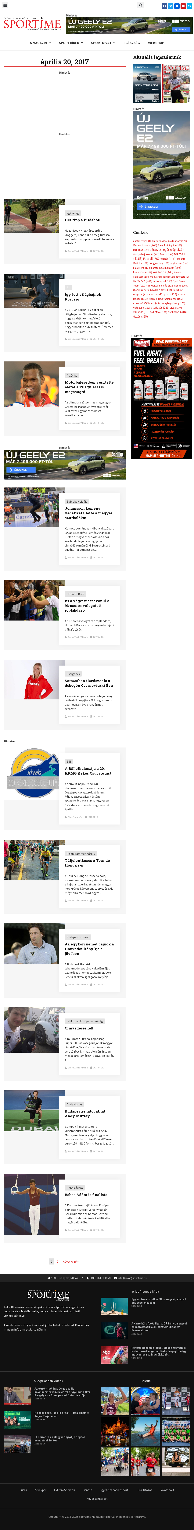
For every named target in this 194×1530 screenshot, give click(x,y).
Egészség (132, 42)
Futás (23, 1490)
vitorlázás (160, 304)
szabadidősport (163, 290)
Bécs (156, 246)
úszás (140, 313)
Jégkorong (179, 259)
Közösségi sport (97, 1498)
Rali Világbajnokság (160, 281)
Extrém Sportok (64, 1490)
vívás (176, 304)
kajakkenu (142, 264)
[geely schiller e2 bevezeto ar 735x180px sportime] (64, 464)
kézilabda (163, 268)
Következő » (71, 1261)
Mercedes (142, 277)
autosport (178, 237)
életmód (177, 308)
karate (158, 264)
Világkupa (141, 304)
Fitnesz (87, 1490)
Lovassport (167, 1490)
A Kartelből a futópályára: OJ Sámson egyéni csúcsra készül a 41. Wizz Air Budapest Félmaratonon (159, 1327)
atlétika (161, 237)
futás (168, 255)
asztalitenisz (143, 237)
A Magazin (38, 42)
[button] (5, 5)
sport (164, 286)
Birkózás (141, 246)
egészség (173, 246)
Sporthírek (69, 42)
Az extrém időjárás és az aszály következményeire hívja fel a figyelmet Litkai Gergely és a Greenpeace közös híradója (62, 1392)
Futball (152, 255)
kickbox (173, 264)
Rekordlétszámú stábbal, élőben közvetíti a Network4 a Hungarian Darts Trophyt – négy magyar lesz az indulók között (158, 1351)
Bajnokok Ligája (170, 241)
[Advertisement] (64, 101)
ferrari (166, 250)
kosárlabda (142, 268)
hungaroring (159, 259)
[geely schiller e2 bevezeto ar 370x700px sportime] (161, 164)
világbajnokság (173, 299)
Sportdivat (101, 42)
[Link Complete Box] (64, 231)
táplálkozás (173, 295)
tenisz (155, 295)
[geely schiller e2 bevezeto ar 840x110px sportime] (129, 25)
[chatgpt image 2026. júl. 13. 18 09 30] (161, 394)
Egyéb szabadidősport (114, 1490)
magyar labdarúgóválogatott (169, 273)
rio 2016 (148, 286)
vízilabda (141, 308)
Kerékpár (40, 1490)
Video (154, 299)
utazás (140, 299)
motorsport (162, 277)
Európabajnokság (146, 250)
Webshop (156, 42)
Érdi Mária (158, 308)
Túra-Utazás (144, 1490)
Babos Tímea (145, 241)
